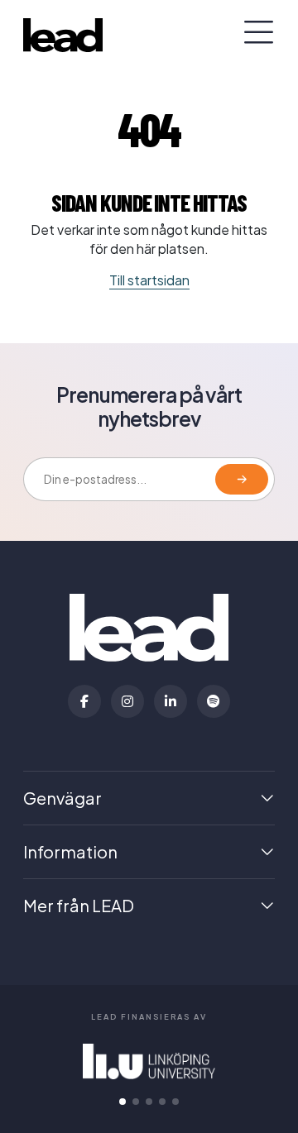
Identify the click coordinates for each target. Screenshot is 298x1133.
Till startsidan (149, 280)
